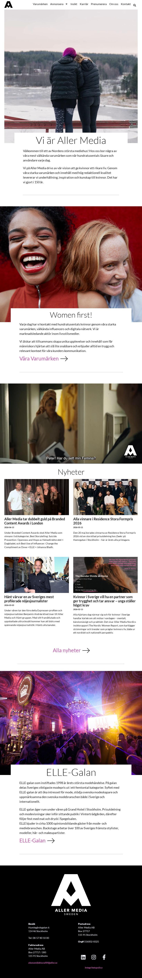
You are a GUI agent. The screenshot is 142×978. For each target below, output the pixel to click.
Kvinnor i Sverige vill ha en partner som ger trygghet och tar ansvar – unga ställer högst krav (104, 601)
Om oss (113, 4)
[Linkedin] (83, 957)
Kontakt (126, 4)
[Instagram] (93, 957)
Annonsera (56, 4)
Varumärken (40, 4)
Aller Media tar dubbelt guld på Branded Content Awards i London (34, 521)
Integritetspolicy (94, 967)
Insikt (73, 4)
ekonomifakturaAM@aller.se (42, 962)
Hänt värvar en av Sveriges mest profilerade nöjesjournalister (29, 599)
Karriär (84, 4)
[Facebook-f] (104, 957)
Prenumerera (99, 4)
